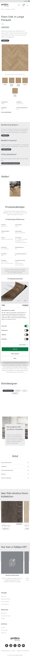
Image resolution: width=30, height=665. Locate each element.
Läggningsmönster (5, 599)
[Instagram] (10, 645)
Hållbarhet (3, 633)
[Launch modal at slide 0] (18, 183)
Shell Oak (26, 525)
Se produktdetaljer (6, 112)
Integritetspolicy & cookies (8, 650)
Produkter (8, 9)
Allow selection (15, 353)
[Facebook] (6, 645)
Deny (15, 358)
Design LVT (3, 596)
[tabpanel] (15, 463)
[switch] (26, 330)
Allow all (15, 349)
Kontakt (3, 627)
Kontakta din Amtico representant (10, 163)
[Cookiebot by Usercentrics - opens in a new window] (22, 305)
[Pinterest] (23, 645)
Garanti (3, 618)
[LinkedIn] (19, 645)
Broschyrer (3, 613)
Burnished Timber (6, 525)
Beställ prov (5, 40)
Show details (22, 344)
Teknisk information (6, 616)
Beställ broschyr (6, 149)
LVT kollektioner (5, 604)
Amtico (3, 9)
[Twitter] (15, 645)
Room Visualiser (5, 601)
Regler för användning (23, 650)
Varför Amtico (4, 630)
